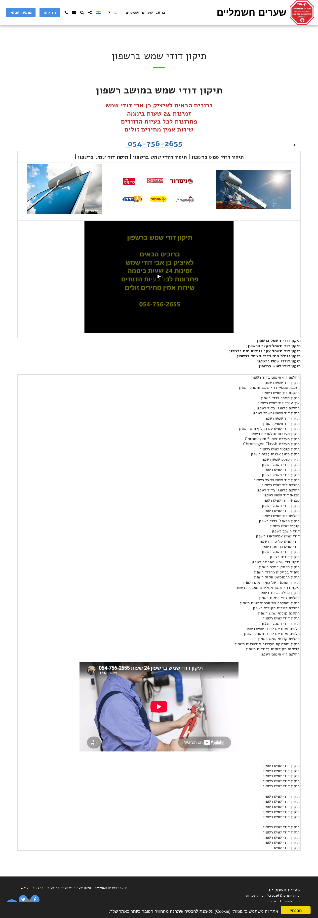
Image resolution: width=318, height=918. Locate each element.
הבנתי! (296, 910)
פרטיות (271, 901)
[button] (90, 12)
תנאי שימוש (293, 901)
